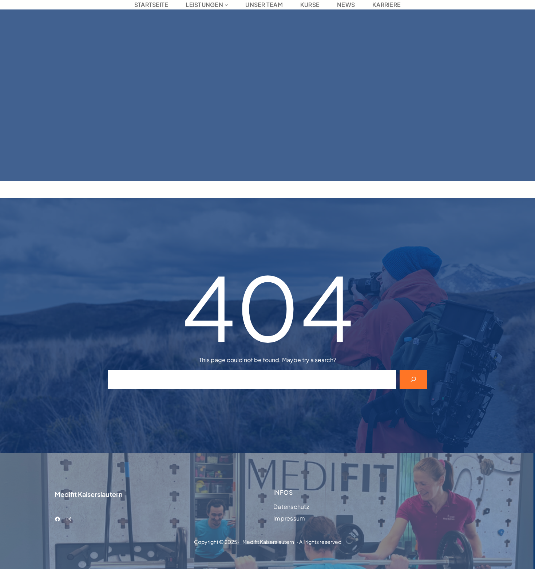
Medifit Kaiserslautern (89, 494)
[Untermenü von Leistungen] (226, 5)
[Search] (413, 379)
